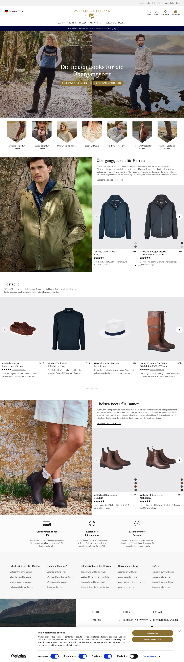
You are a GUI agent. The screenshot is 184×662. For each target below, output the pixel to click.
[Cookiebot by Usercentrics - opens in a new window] (18, 656)
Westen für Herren (126, 587)
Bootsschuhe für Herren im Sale (94, 572)
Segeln (83, 23)
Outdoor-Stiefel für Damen (21, 572)
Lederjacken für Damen (56, 572)
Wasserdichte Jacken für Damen (60, 577)
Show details (149, 656)
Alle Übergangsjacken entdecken (110, 180)
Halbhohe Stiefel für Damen (21, 587)
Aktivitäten (96, 23)
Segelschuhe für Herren (161, 587)
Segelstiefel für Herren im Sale (93, 582)
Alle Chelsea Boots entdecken (109, 423)
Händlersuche (144, 3)
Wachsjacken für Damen (57, 582)
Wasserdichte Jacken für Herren (131, 582)
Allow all (152, 633)
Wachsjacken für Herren (128, 577)
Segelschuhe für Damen (161, 577)
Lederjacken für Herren (127, 572)
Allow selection (152, 639)
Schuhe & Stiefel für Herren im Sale (95, 587)
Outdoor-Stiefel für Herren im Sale (95, 577)
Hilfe (154, 3)
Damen (61, 23)
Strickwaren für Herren (108, 83)
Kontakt (179, 3)
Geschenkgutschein (166, 3)
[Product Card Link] (115, 217)
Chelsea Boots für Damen (20, 582)
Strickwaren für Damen (74, 83)
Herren (72, 23)
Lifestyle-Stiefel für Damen (21, 577)
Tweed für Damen (54, 587)
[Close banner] (180, 631)
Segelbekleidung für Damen (163, 572)
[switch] (82, 656)
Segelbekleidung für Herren (163, 582)
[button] (97, 217)
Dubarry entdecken (116, 23)
